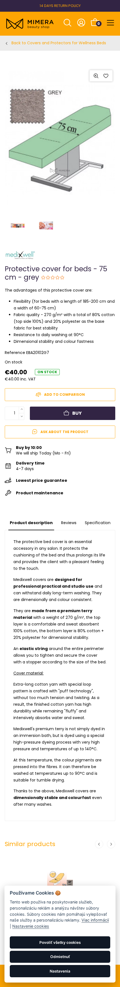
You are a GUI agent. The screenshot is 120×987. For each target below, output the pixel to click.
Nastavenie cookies (30, 926)
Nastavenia (60, 971)
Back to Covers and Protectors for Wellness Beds (58, 43)
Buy (77, 413)
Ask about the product (64, 431)
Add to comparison (64, 394)
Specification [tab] (98, 523)
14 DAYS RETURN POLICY (60, 5)
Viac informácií (95, 920)
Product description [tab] (31, 523)
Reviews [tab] (68, 523)
